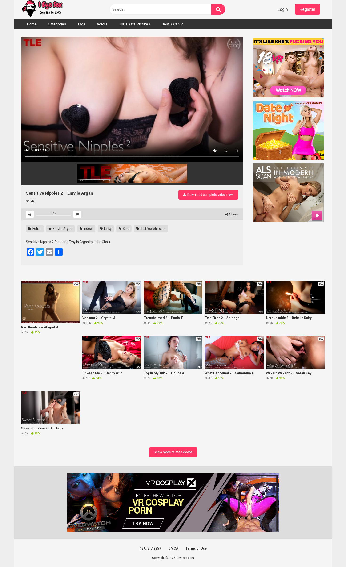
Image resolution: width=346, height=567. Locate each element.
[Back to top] (330, 553)
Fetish (36, 229)
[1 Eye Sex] (42, 9)
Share (233, 214)
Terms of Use (196, 548)
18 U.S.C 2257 (150, 548)
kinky (107, 229)
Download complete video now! (210, 195)
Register (307, 9)
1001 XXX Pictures (134, 24)
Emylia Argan (62, 229)
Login (283, 9)
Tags (81, 24)
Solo (125, 229)
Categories (57, 24)
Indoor (88, 229)
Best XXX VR (172, 24)
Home (32, 24)
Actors (102, 24)
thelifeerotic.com (153, 229)
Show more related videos (173, 452)
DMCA (173, 548)
